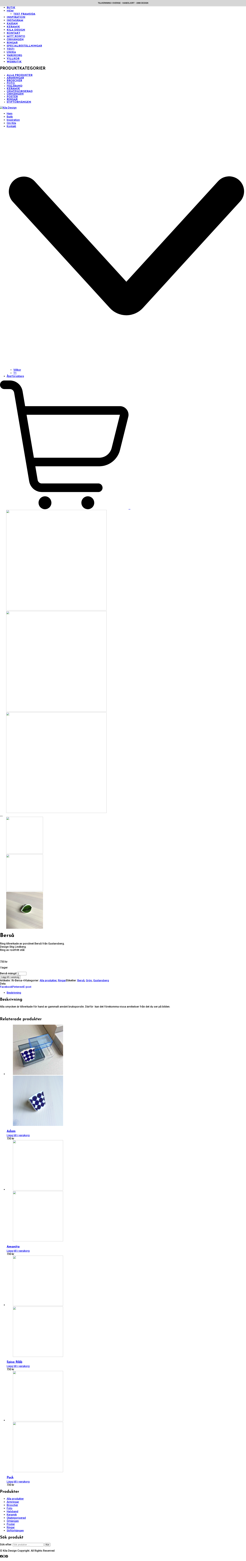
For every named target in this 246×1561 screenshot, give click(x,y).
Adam (11, 1131)
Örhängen (15, 39)
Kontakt (13, 33)
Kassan (12, 23)
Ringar (12, 42)
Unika (11, 52)
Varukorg (14, 55)
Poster (12, 96)
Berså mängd (8, 973)
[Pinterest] (6, 1556)
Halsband (14, 86)
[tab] (126, 992)
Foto (11, 83)
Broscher (14, 80)
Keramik (13, 26)
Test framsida (24, 14)
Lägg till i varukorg (10, 977)
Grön (89, 980)
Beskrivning (14, 992)
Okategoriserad (20, 91)
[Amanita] (35, 1189)
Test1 (10, 49)
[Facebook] (1, 1556)
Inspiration (16, 17)
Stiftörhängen (19, 102)
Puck (10, 1477)
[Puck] (35, 1420)
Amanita (13, 1246)
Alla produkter (19, 75)
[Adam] (35, 1074)
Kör (47, 1544)
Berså (81, 980)
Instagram (15, 20)
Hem (10, 11)
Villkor (13, 58)
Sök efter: (6, 1544)
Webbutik (14, 62)
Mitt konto (16, 36)
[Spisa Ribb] (35, 1305)
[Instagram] (4, 1556)
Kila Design (16, 30)
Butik (11, 7)
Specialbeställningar (24, 46)
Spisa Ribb (14, 1362)
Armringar (15, 78)
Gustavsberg (101, 980)
